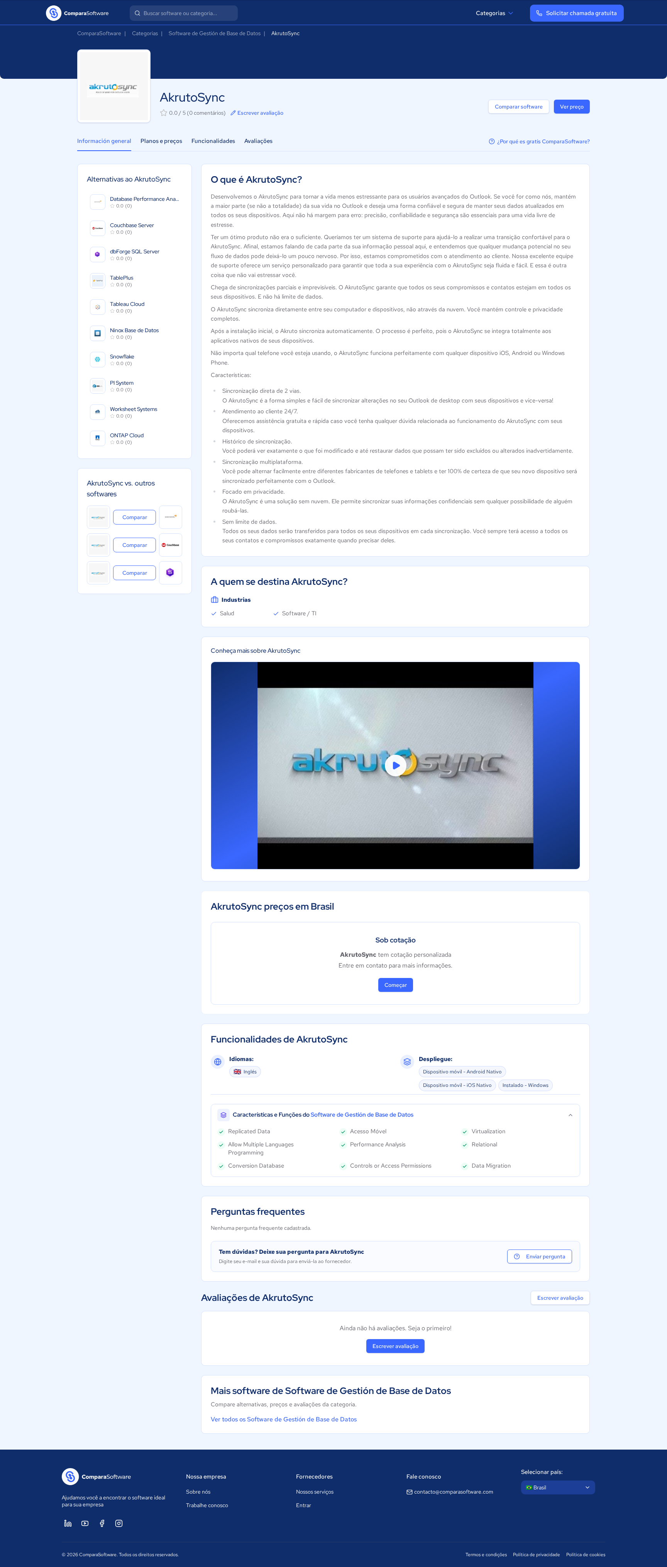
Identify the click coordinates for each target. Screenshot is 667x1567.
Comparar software (519, 106)
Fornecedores (314, 1476)
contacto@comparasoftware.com (453, 1491)
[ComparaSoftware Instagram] (119, 1523)
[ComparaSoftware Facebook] (102, 1523)
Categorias (490, 13)
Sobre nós (198, 1491)
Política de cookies (585, 1555)
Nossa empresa (206, 1476)
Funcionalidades (213, 141)
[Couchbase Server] (170, 545)
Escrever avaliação (260, 112)
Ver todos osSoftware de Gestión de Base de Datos (284, 1419)
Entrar (303, 1505)
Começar (395, 984)
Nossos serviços (315, 1491)
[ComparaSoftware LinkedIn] (68, 1523)
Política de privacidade (536, 1555)
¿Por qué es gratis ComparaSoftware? (543, 141)
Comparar (139, 517)
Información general (104, 141)
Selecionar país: (542, 1472)
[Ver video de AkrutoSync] (395, 765)
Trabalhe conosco (207, 1505)
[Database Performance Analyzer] (170, 517)
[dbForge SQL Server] (170, 572)
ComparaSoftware (99, 33)
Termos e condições (486, 1555)
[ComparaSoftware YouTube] (85, 1523)
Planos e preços (161, 141)
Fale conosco (423, 1476)
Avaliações (258, 141)
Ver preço (572, 106)
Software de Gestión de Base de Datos (215, 33)
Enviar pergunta (545, 1256)
